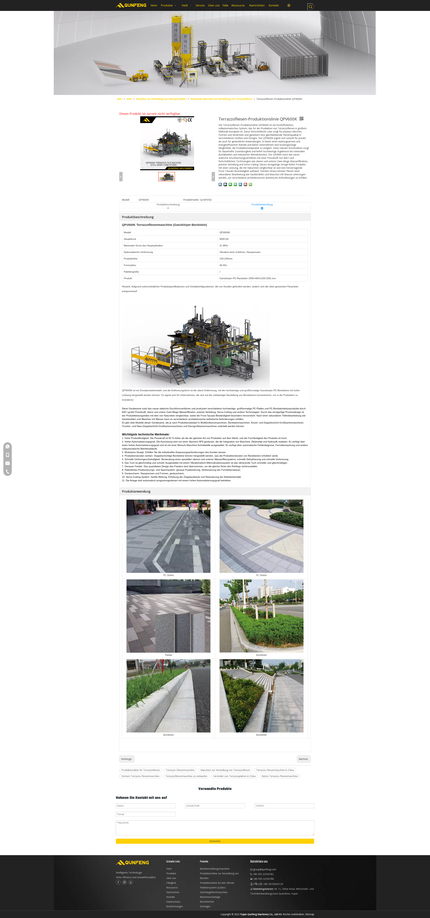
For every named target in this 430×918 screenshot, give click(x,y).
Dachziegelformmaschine (214, 892)
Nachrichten (172, 892)
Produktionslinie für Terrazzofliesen (140, 770)
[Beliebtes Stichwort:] (310, 6)
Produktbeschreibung (168, 204)
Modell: (126, 199)
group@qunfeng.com (264, 869)
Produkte (171, 873)
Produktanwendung (262, 204)
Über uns (171, 878)
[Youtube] (130, 882)
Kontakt (170, 897)
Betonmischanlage (210, 897)
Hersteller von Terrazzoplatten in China (234, 776)
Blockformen (207, 901)
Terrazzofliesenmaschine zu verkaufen (186, 776)
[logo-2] (139, 862)
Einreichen (215, 841)
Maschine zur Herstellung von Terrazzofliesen (225, 770)
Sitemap (309, 914)
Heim (169, 868)
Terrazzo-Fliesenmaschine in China (275, 770)
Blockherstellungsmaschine (214, 868)
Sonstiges (205, 906)
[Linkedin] (124, 882)
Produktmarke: (191, 199)
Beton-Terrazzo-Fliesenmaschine (280, 776)
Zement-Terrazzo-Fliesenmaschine (140, 776)
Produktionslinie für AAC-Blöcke (217, 882)
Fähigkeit (171, 882)
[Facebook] (118, 882)
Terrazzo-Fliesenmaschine (180, 770)
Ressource (172, 887)
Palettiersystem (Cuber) (212, 887)
